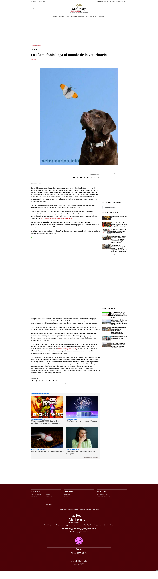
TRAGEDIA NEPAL (108, 1)
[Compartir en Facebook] (81, 177)
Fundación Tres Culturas (103, 497)
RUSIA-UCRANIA (119, 1)
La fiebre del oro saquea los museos (119, 217)
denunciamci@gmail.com (67, 349)
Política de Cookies (73, 509)
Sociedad (48, 499)
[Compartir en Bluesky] (88, 177)
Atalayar (33, 45)
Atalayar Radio (68, 499)
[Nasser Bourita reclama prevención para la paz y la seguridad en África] (106, 224)
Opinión (39, 45)
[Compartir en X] (84, 177)
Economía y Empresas (36, 494)
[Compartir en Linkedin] (95, 177)
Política (48, 494)
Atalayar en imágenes (69, 503)
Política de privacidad (85, 509)
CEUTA (113, 1)
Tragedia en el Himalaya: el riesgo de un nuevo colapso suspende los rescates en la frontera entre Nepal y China (119, 248)
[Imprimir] (77, 177)
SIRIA (125, 1)
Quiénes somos (63, 509)
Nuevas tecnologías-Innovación (51, 503)
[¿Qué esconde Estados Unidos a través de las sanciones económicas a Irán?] (106, 314)
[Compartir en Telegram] (91, 177)
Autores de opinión (112, 203)
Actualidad (49, 497)
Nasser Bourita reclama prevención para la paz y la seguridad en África (119, 224)
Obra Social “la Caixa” (102, 494)
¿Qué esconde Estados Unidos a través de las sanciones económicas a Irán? (119, 315)
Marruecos (34, 497)
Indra (98, 501)
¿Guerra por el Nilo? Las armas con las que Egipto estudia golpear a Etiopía (119, 322)
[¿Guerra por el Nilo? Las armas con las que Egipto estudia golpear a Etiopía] (106, 321)
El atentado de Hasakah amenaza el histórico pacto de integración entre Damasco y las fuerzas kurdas (118, 239)
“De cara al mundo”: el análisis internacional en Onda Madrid (118, 231)
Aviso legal (96, 509)
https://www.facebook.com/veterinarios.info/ (56, 218)
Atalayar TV (67, 497)
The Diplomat (100, 503)
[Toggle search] (124, 9)
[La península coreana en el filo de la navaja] (106, 338)
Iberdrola (99, 499)
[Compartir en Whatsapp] (98, 177)
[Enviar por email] (74, 177)
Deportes (48, 501)
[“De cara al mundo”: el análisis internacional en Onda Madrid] (106, 231)
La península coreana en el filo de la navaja (119, 337)
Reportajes (34, 501)
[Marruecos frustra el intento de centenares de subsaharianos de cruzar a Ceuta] (106, 344)
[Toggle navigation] (33, 9)
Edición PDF (67, 494)
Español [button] (34, 1)
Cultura (33, 499)
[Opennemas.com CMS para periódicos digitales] (79, 562)
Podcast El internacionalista (71, 501)
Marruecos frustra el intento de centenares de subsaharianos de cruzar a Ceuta (118, 345)
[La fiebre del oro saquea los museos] (106, 218)
